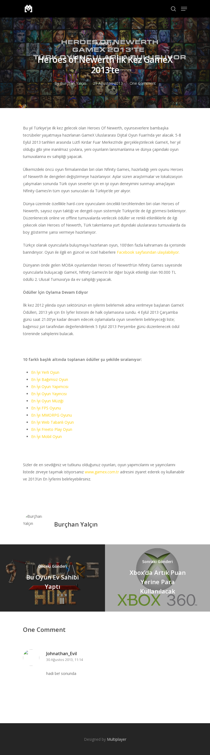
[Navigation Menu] (184, 9)
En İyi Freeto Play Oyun (51, 429)
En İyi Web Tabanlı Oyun (52, 422)
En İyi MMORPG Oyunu (51, 415)
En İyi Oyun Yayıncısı (49, 393)
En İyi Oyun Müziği (47, 400)
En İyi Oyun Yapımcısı (49, 386)
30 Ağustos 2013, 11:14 (64, 659)
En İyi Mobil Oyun (46, 436)
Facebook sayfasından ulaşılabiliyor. (148, 252)
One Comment (143, 83)
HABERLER (104, 43)
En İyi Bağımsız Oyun (49, 379)
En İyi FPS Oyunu (46, 408)
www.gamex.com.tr (102, 471)
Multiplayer (116, 739)
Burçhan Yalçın (73, 83)
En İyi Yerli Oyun (45, 372)
